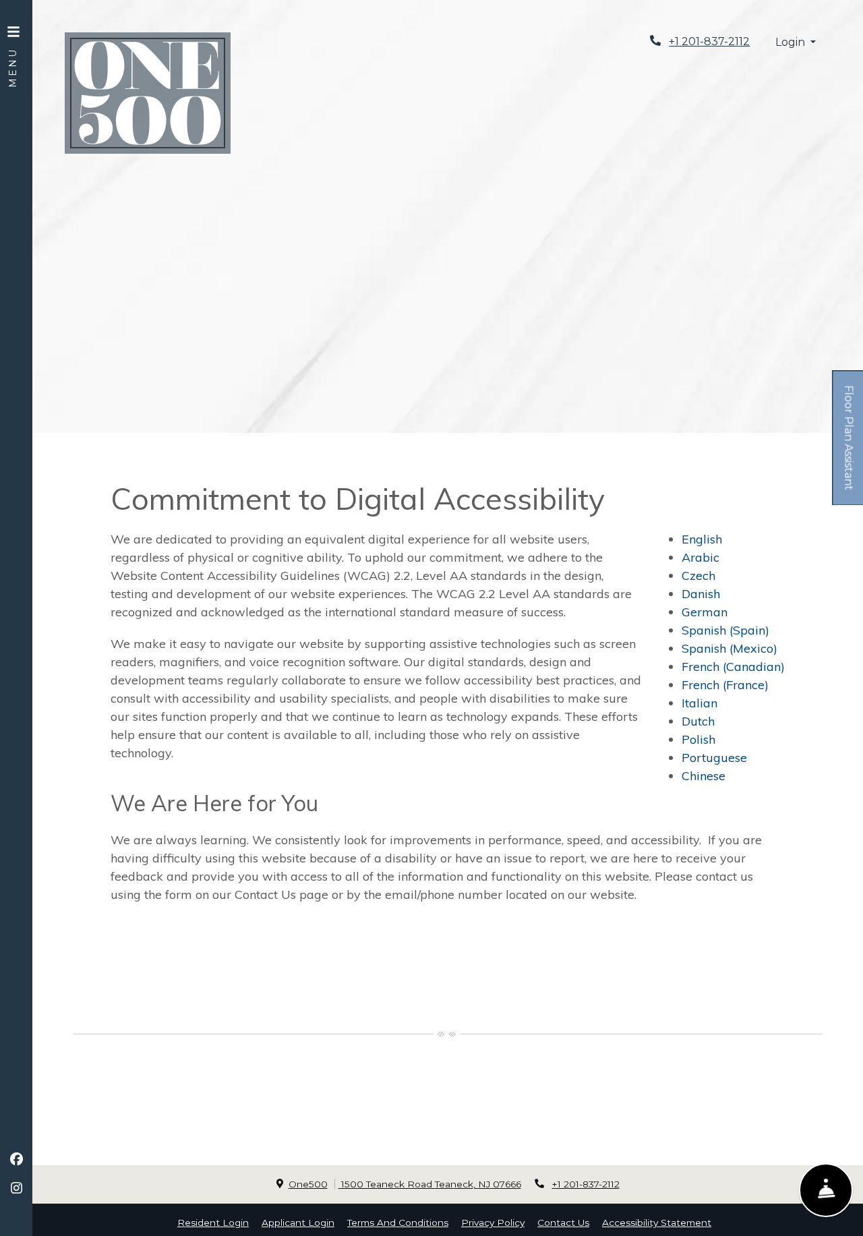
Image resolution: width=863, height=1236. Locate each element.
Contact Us (563, 1222)
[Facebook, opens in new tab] (16, 1159)
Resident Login (213, 1222)
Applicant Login (298, 1222)
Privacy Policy (493, 1222)
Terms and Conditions (397, 1222)
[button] (796, 42)
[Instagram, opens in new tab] (16, 1188)
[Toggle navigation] (13, 47)
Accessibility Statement (656, 1222)
